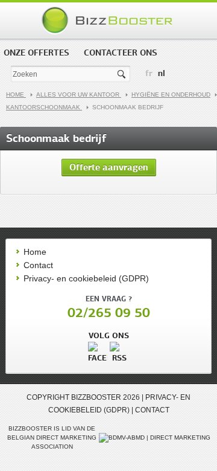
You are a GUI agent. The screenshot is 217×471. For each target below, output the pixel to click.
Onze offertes (36, 52)
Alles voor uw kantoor (78, 94)
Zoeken (122, 74)
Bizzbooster (109, 20)
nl (161, 73)
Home (16, 94)
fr (149, 73)
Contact (38, 265)
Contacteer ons (120, 52)
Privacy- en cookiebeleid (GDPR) (86, 278)
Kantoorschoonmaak (44, 107)
